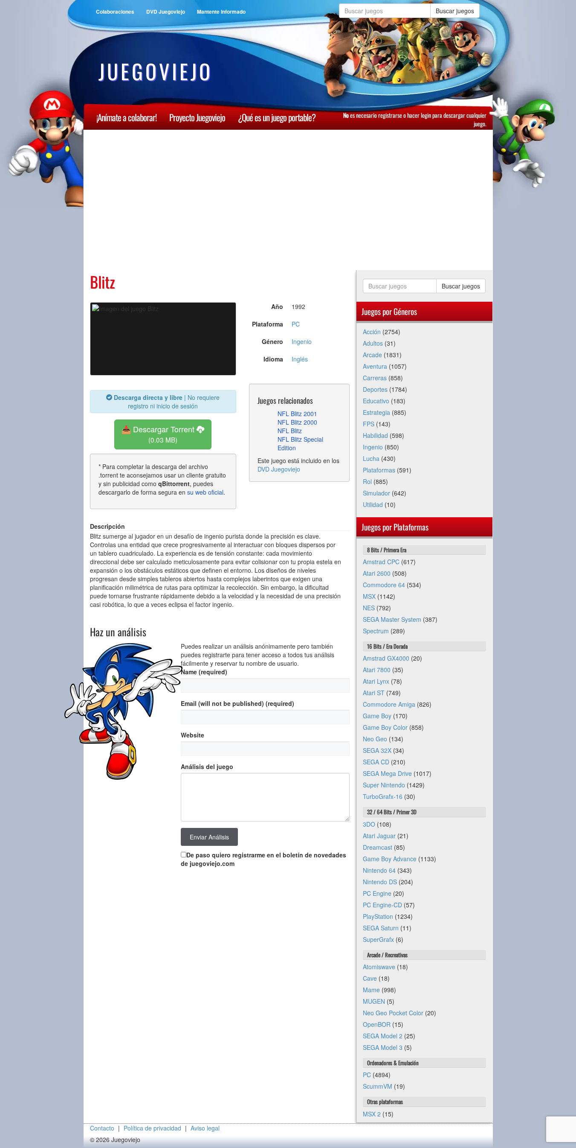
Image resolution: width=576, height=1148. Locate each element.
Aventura (375, 366)
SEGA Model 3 (382, 1047)
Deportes (375, 389)
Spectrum (376, 630)
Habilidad (375, 435)
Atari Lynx (376, 681)
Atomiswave (379, 966)
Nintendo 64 (379, 870)
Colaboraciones (115, 11)
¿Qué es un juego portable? (276, 117)
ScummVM (377, 1086)
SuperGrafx (378, 939)
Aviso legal (205, 1128)
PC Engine (377, 893)
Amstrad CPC (381, 561)
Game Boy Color (385, 727)
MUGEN (374, 1001)
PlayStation (378, 916)
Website (192, 735)
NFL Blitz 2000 (297, 422)
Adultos (373, 343)
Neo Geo (375, 738)
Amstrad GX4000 (386, 658)
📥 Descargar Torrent (159, 433)
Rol (367, 481)
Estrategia (376, 412)
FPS (368, 424)
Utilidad (373, 504)
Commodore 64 (384, 584)
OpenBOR (377, 1024)
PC (296, 324)
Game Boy (377, 715)
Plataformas (379, 470)
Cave (370, 978)
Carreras (375, 377)
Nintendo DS (380, 881)
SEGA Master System (392, 619)
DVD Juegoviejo (165, 11)
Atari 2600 (377, 573)
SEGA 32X (377, 750)
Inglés (300, 359)
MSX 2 (372, 1114)
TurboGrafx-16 (382, 796)
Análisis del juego (207, 766)
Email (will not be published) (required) (237, 703)
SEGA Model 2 (382, 1035)
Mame (371, 989)
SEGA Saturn (381, 928)
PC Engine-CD (382, 904)
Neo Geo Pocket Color (393, 1012)
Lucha (371, 458)
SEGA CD (376, 762)
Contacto (102, 1128)
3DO (369, 824)
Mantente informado (221, 11)
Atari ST (374, 692)
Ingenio (302, 341)
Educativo (376, 400)
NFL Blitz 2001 (297, 413)
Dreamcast (377, 847)
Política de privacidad (152, 1128)
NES (369, 607)
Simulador (376, 493)
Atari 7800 (377, 669)
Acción (372, 331)
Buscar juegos (455, 10)
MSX (369, 596)
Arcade (372, 354)
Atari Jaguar (379, 835)
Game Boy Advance (390, 858)
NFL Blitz (290, 430)
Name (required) (204, 671)
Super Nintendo (384, 785)
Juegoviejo (155, 71)
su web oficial (205, 492)
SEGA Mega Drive (387, 773)
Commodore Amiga (389, 704)
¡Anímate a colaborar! (126, 117)
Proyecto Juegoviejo (197, 117)
